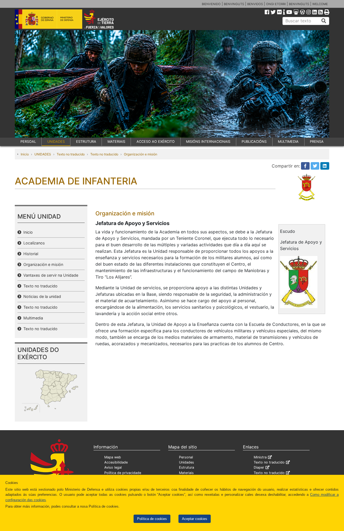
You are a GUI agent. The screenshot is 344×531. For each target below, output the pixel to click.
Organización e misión (140, 154)
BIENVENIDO (211, 4)
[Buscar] (324, 21)
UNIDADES (56, 142)
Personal (186, 457)
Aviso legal (113, 467)
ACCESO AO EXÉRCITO (156, 142)
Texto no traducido (71, 154)
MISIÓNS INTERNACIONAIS (208, 142)
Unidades (186, 462)
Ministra (260, 457)
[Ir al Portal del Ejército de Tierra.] (105, 18)
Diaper (259, 467)
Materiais (186, 473)
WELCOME (320, 4)
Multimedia (32, 318)
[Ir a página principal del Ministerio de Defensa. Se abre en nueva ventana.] (48, 18)
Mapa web (112, 457)
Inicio (25, 154)
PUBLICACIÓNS (254, 142)
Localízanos (33, 243)
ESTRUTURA (86, 142)
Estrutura (186, 467)
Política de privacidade (122, 473)
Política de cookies (152, 519)
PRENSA (317, 142)
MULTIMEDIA (288, 142)
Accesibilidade (116, 462)
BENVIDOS (255, 4)
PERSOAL (28, 142)
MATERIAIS (116, 142)
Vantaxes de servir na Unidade (49, 275)
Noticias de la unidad (41, 296)
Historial (29, 253)
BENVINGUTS (234, 4)
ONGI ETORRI (276, 4)
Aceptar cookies (194, 519)
